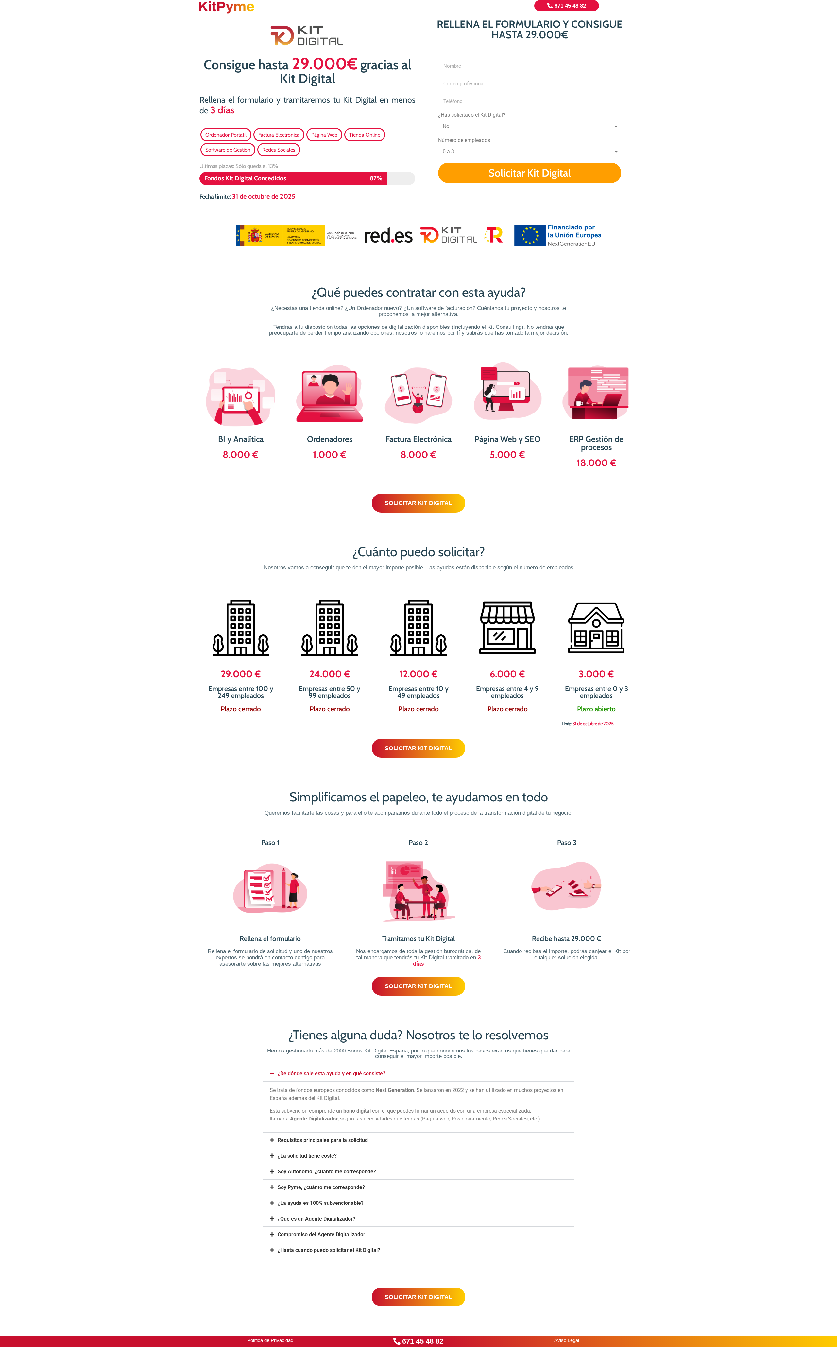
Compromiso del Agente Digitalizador (321, 1234)
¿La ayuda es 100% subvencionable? (321, 1203)
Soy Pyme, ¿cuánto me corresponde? (321, 1187)
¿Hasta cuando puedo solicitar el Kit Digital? (329, 1250)
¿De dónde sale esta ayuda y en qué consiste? (331, 1073)
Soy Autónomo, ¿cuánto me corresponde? (327, 1172)
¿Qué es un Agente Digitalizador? (316, 1219)
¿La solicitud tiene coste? (307, 1156)
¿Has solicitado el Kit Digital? (471, 115)
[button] (418, 1073)
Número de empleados (464, 140)
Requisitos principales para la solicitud (323, 1140)
